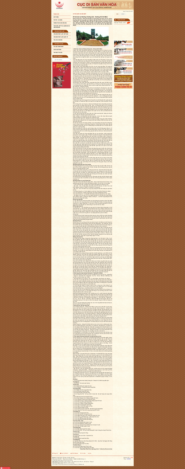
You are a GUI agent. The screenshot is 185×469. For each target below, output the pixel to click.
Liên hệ (89, 453)
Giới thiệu (56, 17)
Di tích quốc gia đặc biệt (79, 14)
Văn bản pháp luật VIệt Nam (60, 34)
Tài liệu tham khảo (58, 46)
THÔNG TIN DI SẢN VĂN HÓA (60, 23)
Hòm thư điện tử (64, 453)
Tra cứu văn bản (58, 39)
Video (122, 14)
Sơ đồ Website (75, 453)
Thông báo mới (121, 19)
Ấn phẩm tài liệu (59, 43)
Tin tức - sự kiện (57, 20)
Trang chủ (56, 14)
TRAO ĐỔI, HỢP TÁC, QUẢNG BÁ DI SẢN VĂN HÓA (62, 26)
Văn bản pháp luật (59, 31)
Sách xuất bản (57, 49)
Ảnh (117, 14)
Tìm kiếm (83, 453)
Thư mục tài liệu (58, 52)
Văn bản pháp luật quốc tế (60, 37)
